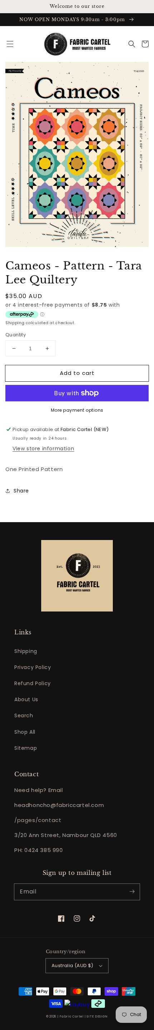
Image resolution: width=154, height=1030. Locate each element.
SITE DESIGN (97, 1016)
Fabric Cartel (71, 1016)
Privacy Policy (32, 667)
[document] (77, 156)
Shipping (15, 323)
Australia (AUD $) (72, 965)
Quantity (15, 334)
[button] (10, 44)
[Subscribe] (132, 892)
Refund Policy (32, 683)
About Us (26, 699)
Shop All (24, 732)
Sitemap (25, 748)
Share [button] (21, 490)
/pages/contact (37, 820)
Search (23, 715)
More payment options (77, 410)
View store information (43, 448)
